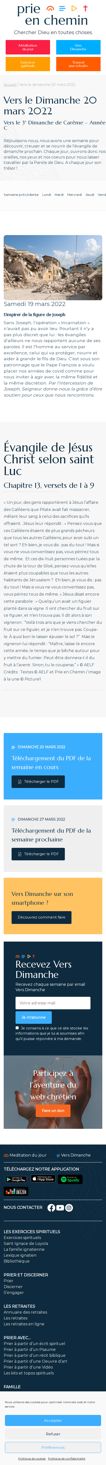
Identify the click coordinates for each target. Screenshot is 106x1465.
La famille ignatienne (24, 1249)
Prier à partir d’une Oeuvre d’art (35, 1361)
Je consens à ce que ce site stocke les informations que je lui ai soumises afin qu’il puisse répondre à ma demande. (52, 1033)
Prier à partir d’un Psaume (30, 1349)
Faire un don (53, 1110)
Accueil (10, 84)
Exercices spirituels (22, 1237)
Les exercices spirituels (32, 1231)
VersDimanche (78, 47)
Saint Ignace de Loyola (26, 1243)
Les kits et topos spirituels (29, 1373)
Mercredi (74, 195)
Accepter (53, 1420)
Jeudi (90, 195)
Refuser (53, 1434)
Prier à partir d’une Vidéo (28, 1367)
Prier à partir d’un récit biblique (35, 1355)
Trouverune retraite (78, 64)
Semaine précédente (21, 195)
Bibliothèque (17, 1261)
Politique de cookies (32, 1458)
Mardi (59, 195)
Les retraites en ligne (24, 1324)
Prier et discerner (26, 1275)
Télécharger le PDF (41, 781)
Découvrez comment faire (41, 917)
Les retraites (19, 1306)
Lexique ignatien (20, 1255)
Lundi (46, 195)
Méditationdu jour (27, 47)
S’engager (14, 1292)
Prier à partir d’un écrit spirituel (34, 1343)
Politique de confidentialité (66, 1458)
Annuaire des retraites (25, 1312)
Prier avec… (17, 1337)
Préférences (53, 1447)
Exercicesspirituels (28, 64)
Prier (8, 1281)
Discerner (13, 1286)
